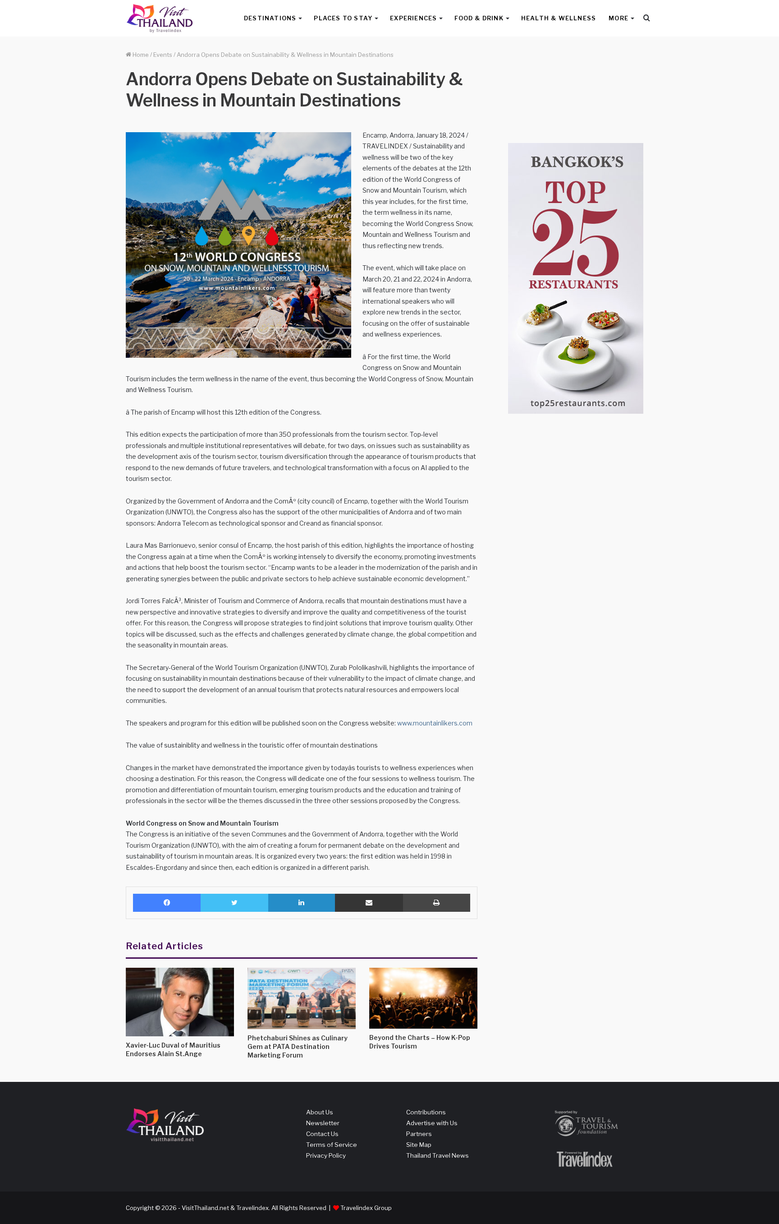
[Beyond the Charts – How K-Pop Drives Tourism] (423, 998)
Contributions (426, 1112)
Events (162, 54)
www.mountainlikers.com (434, 723)
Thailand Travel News (437, 1155)
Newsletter (322, 1123)
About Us (319, 1112)
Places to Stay (343, 18)
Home (140, 54)
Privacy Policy (326, 1155)
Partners (419, 1133)
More (618, 18)
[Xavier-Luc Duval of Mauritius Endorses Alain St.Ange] (180, 1002)
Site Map (418, 1144)
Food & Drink (478, 18)
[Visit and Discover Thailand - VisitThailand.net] (159, 18)
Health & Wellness (558, 18)
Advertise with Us (432, 1123)
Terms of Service (331, 1144)
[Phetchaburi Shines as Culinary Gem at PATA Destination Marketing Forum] (301, 998)
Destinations (270, 18)
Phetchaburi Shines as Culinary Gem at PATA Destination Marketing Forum (297, 1046)
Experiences (413, 18)
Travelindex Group (366, 1207)
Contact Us (322, 1133)
